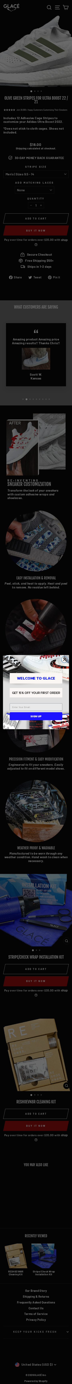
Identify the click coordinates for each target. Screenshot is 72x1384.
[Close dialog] (64, 659)
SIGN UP (36, 716)
